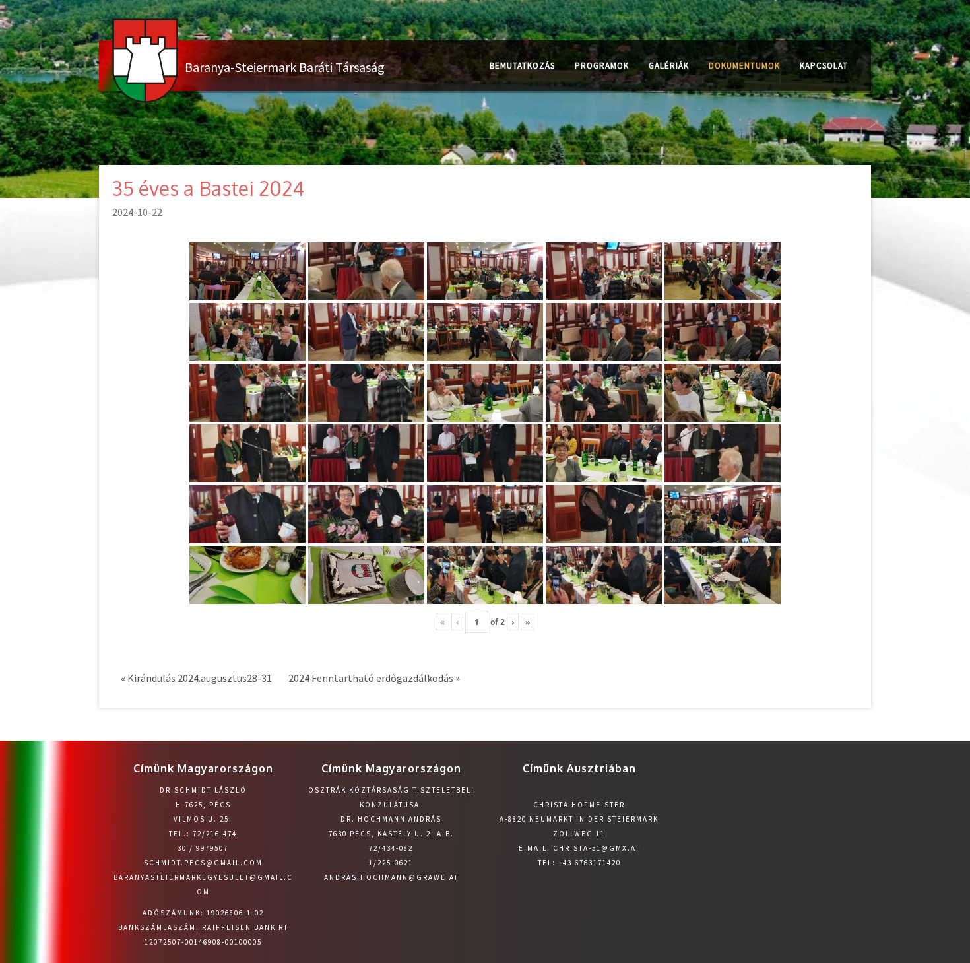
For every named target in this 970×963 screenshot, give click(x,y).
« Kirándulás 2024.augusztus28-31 (196, 677)
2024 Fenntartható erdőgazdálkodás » (374, 677)
